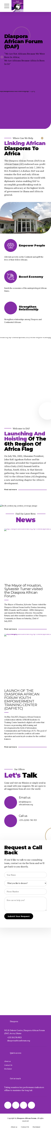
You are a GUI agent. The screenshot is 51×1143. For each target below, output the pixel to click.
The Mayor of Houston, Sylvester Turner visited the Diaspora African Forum (23, 590)
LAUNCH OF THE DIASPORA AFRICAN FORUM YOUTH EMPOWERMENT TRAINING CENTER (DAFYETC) (21, 699)
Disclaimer (8, 1069)
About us (7, 1061)
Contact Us (8, 1065)
